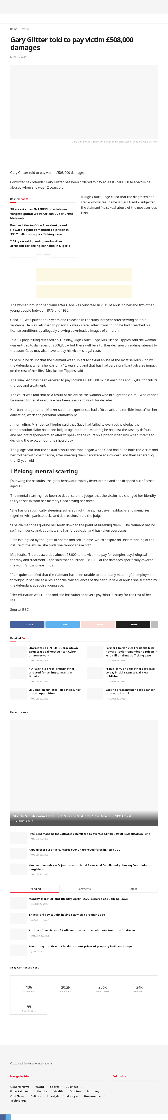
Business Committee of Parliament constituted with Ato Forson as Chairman (82, 930)
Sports (54, 1087)
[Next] (47, 257)
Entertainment (20, 1091)
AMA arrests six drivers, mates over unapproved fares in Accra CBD (74, 849)
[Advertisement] (84, 6)
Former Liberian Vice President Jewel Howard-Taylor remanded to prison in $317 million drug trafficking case (39, 229)
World (25, 29)
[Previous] (39, 257)
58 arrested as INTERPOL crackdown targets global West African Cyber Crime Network (42, 213)
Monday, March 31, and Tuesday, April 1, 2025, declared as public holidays (78, 899)
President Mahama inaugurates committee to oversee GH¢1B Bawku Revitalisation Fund (89, 834)
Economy (93, 1091)
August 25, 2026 (116, 660)
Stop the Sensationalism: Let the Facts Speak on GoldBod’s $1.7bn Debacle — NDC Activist (72, 816)
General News (19, 1087)
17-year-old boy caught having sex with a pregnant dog (67, 914)
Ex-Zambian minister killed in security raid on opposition (55, 691)
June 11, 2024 (18, 56)
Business (72, 1087)
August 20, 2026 (39, 698)
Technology (18, 1100)
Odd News (17, 1096)
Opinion (75, 1091)
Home (13, 29)
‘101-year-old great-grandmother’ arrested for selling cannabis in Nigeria (52, 672)
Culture (36, 1096)
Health (58, 1091)
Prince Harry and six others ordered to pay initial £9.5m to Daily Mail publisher (130, 672)
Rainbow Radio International (35, 1063)
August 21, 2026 (116, 681)
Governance (92, 1096)
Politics (42, 1091)
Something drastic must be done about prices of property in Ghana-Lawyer (81, 946)
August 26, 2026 (39, 660)
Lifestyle (53, 1096)
